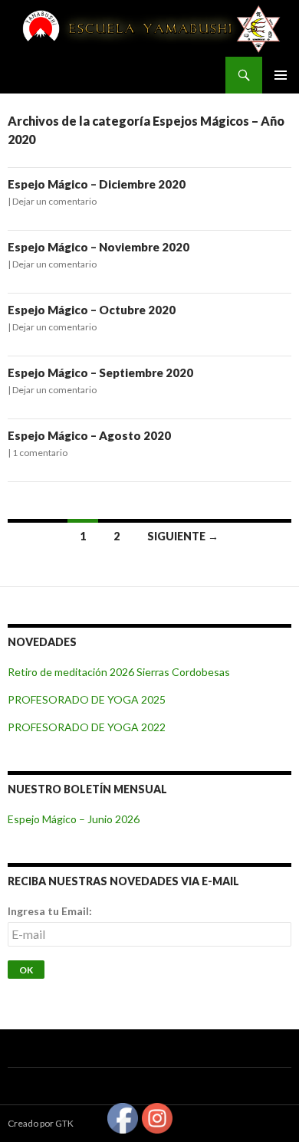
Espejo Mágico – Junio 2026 (74, 818)
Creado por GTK (41, 1123)
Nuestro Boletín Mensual (87, 789)
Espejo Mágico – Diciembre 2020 (97, 184)
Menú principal (280, 75)
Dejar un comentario (54, 201)
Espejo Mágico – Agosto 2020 (89, 435)
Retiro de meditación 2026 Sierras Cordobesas (119, 671)
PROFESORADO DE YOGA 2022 (87, 726)
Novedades (42, 641)
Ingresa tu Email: (50, 910)
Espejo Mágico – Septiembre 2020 (100, 372)
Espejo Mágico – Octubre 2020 (92, 310)
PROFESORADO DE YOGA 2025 (87, 699)
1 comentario (39, 452)
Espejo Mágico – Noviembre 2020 (98, 247)
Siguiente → (183, 536)
